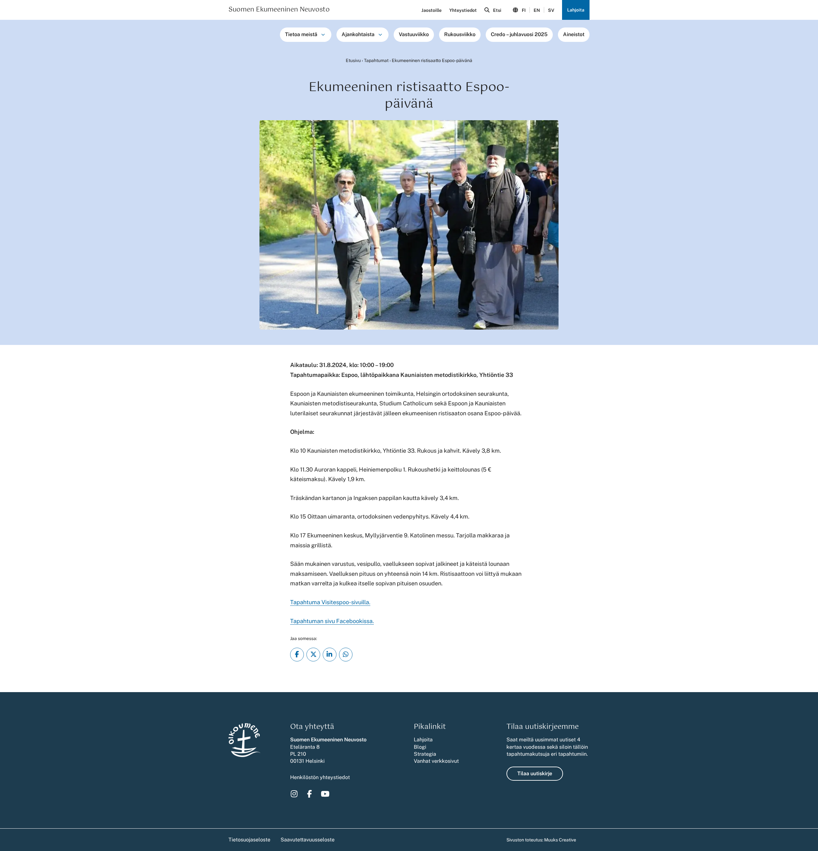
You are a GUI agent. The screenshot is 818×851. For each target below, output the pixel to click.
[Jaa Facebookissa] (297, 654)
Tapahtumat (376, 60)
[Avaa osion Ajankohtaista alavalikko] (380, 34)
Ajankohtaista (358, 34)
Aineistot (573, 34)
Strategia (425, 754)
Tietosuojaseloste (249, 840)
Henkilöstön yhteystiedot (320, 777)
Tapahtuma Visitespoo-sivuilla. (330, 602)
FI (524, 10)
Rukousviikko (459, 34)
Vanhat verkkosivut (436, 761)
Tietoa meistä (301, 34)
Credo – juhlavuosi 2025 (519, 34)
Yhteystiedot (463, 10)
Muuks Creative (560, 839)
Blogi (420, 747)
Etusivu (353, 60)
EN (537, 10)
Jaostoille (431, 10)
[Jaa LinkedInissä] (329, 654)
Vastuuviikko (414, 34)
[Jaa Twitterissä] (313, 654)
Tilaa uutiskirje (534, 773)
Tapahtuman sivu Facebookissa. (332, 621)
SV (551, 10)
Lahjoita (575, 9)
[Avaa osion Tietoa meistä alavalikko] (323, 34)
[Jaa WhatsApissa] (346, 654)
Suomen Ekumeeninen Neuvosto (279, 10)
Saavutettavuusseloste (308, 840)
